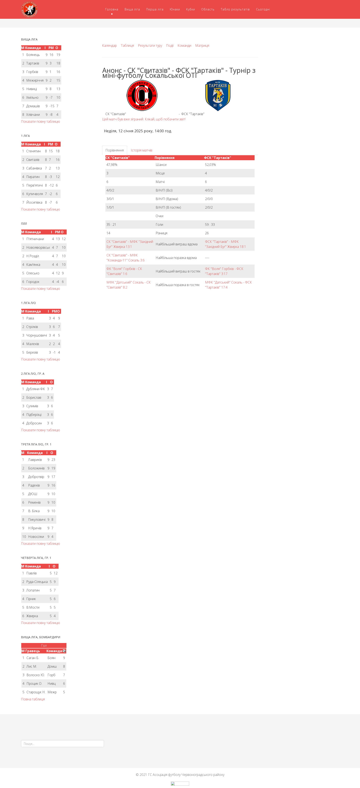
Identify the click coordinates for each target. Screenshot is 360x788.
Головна (111, 9)
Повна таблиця (33, 699)
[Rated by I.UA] (180, 785)
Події (170, 45)
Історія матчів (141, 150)
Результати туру (150, 45)
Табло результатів (235, 9)
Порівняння (114, 150)
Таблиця (127, 45)
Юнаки (175, 9)
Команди (184, 45)
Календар (109, 45)
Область (208, 9)
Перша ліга (155, 9)
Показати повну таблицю (40, 121)
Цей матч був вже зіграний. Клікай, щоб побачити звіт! (143, 119)
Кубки (190, 9)
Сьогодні (263, 9)
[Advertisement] (301, 67)
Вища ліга (132, 9)
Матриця (202, 45)
